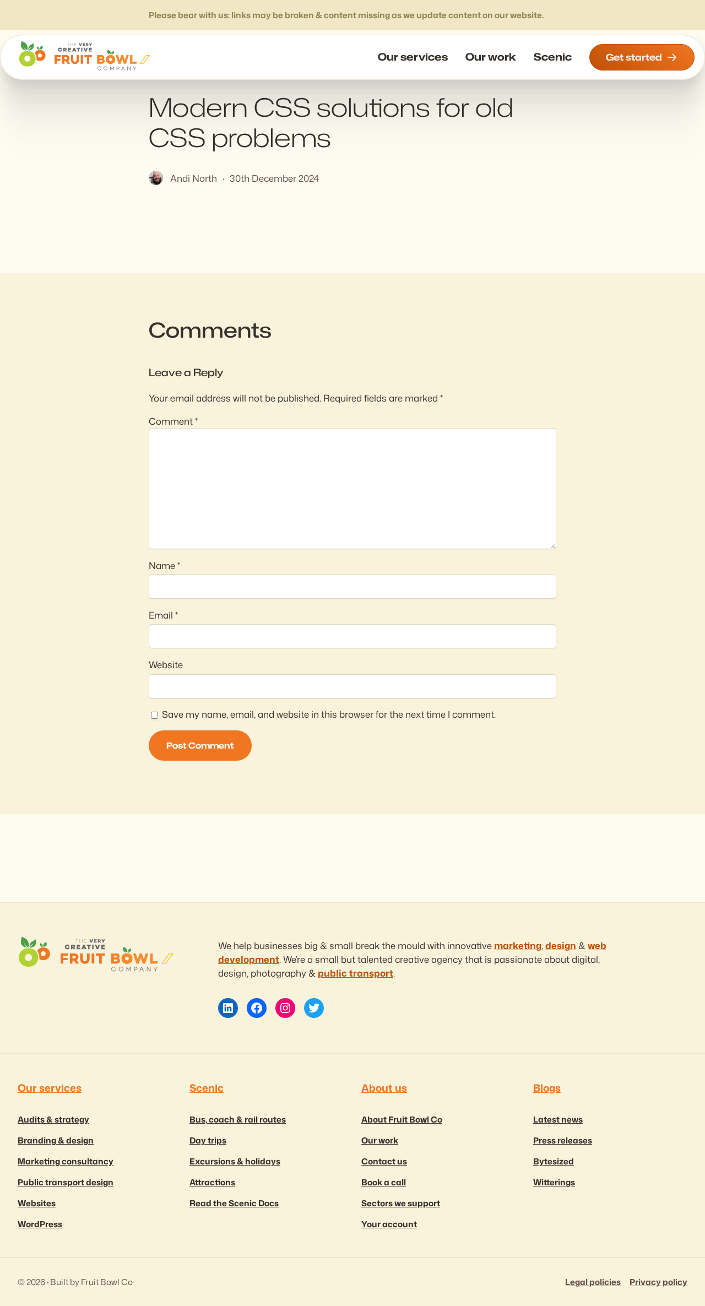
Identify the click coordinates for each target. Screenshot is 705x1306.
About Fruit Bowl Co (401, 1119)
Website (166, 664)
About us (384, 1088)
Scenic (206, 1088)
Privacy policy (658, 1282)
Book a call (383, 1182)
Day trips (207, 1140)
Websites (37, 1203)
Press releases (562, 1140)
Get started (634, 57)
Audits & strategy (53, 1119)
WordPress (40, 1224)
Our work (379, 1140)
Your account (389, 1224)
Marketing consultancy (65, 1161)
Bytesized (553, 1161)
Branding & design (56, 1140)
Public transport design (65, 1182)
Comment (173, 421)
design (560, 945)
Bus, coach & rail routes (237, 1119)
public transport (355, 973)
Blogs (547, 1088)
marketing (517, 945)
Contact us (384, 1161)
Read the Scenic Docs (234, 1203)
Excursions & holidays (234, 1161)
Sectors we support (400, 1203)
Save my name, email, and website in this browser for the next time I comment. (329, 714)
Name (164, 565)
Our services (50, 1088)
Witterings (554, 1182)
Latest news (558, 1119)
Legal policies (593, 1282)
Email (163, 615)
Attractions (212, 1182)
